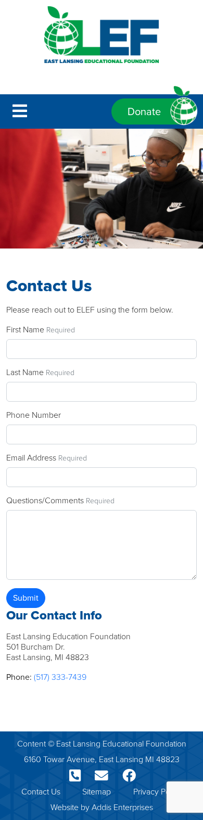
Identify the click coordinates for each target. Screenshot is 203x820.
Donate (144, 111)
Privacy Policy (157, 792)
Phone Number (33, 415)
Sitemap (96, 792)
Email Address (31, 458)
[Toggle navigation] (19, 111)
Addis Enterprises (122, 807)
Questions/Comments (45, 500)
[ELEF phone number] (74, 776)
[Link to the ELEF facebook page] (128, 776)
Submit (26, 598)
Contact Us (40, 792)
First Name (25, 330)
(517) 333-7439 (60, 677)
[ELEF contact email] (100, 776)
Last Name (25, 372)
